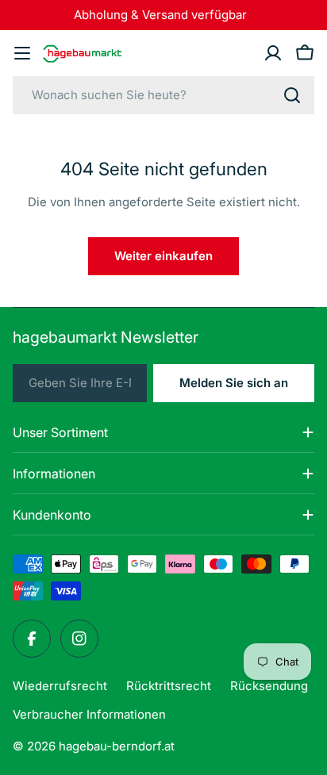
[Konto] (273, 53)
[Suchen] (292, 95)
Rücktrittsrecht (168, 685)
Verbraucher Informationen (89, 714)
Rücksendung (269, 685)
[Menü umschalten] (22, 53)
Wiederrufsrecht (60, 685)
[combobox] (163, 95)
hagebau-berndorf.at (117, 746)
